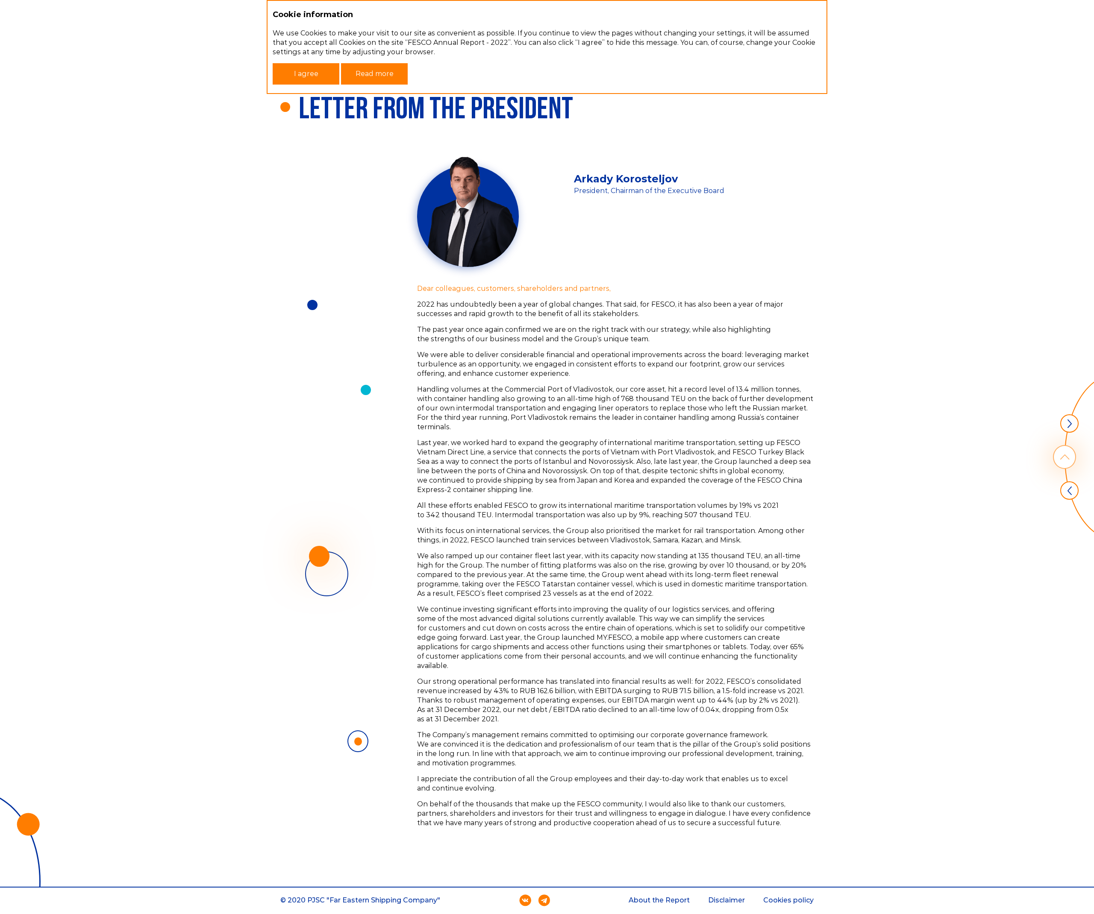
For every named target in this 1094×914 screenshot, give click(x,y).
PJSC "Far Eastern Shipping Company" (373, 900)
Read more (375, 74)
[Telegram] (544, 900)
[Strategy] (1069, 423)
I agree (306, 74)
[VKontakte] (525, 900)
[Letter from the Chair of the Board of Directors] (1069, 490)
